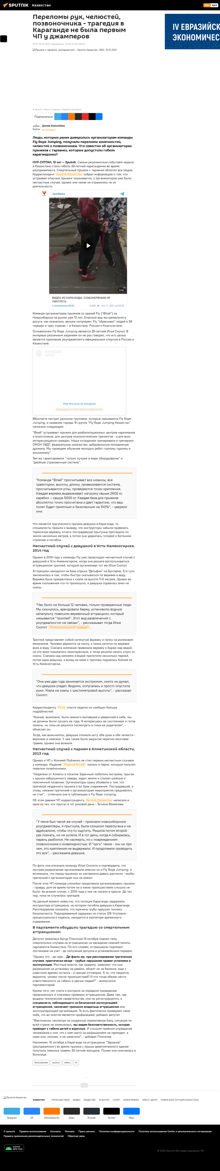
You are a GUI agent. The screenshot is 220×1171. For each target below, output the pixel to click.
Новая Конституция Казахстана (180, 1100)
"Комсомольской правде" (69, 627)
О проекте (9, 1131)
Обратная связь (76, 1136)
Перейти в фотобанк (71, 109)
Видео (76, 1100)
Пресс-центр (149, 1100)
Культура (104, 1100)
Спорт (116, 1100)
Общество (90, 1100)
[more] (3, 38)
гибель (67, 1062)
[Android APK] (14, 1148)
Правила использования (32, 1131)
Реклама (69, 1131)
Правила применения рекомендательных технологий (34, 1136)
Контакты (55, 1131)
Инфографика (131, 1100)
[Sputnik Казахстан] (17, 8)
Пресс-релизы (87, 1131)
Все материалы (49, 130)
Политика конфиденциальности (116, 1131)
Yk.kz (61, 707)
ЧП (76, 1062)
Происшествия (41, 1062)
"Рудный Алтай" (74, 764)
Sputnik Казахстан (69, 174)
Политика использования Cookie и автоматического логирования (175, 1131)
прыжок (56, 1062)
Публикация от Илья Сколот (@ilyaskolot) (79, 409)
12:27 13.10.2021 (41, 44)
